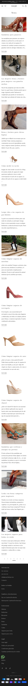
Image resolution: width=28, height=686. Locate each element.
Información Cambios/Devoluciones (11, 600)
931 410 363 (4, 571)
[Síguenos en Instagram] (6, 668)
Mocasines (4, 615)
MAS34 (3, 660)
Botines (3, 618)
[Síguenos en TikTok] (10, 668)
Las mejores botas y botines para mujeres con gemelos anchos (12, 81)
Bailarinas (4, 612)
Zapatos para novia (7, 634)
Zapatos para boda (6, 630)
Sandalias (4, 624)
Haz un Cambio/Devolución (9, 597)
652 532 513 (4, 574)
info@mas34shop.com (7, 577)
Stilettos (3, 609)
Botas (3, 621)
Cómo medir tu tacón (10, 166)
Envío (3, 589)
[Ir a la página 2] (4, 559)
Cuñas (3, 627)
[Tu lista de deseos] (5, 6)
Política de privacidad (7, 645)
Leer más (4, 51)
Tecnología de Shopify (17, 675)
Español (13, 672)
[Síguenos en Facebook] (2, 668)
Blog (2, 663)
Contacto (3, 580)
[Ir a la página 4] (23, 559)
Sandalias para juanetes (11, 35)
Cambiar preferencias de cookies (10, 651)
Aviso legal (4, 642)
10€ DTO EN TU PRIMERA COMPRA (8, 1)
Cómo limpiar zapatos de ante (13, 356)
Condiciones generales (7, 648)
